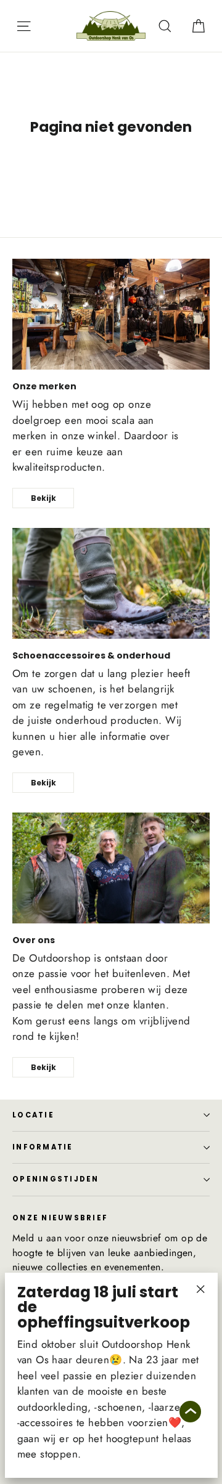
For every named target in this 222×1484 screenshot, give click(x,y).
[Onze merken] (111, 314)
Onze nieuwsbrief (60, 1217)
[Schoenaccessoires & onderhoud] (111, 583)
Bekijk (43, 498)
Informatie (42, 1147)
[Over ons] (111, 868)
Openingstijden (55, 1179)
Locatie (33, 1115)
